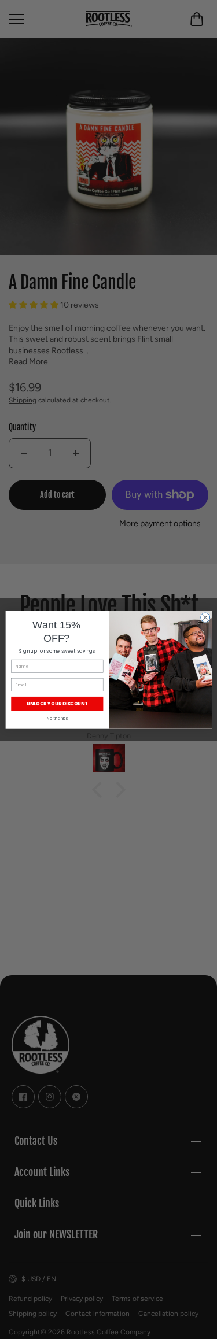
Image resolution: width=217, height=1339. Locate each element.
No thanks (56, 718)
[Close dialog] (204, 617)
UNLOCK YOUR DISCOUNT (56, 703)
